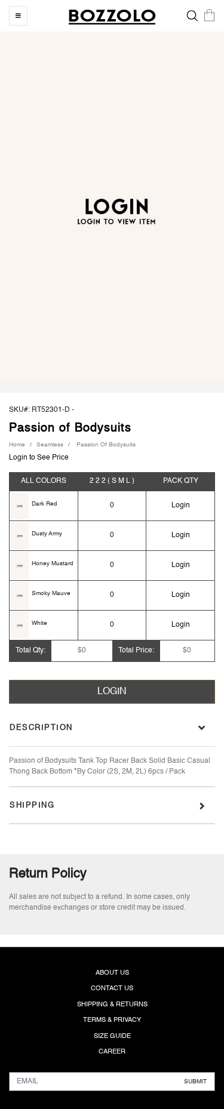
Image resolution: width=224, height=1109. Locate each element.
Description (41, 728)
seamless (49, 445)
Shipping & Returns (112, 1005)
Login (180, 505)
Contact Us (112, 988)
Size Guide (112, 1036)
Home (17, 445)
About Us (112, 973)
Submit (195, 1081)
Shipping (32, 805)
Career (112, 1052)
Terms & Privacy (112, 1020)
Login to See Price (39, 457)
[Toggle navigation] (18, 16)
